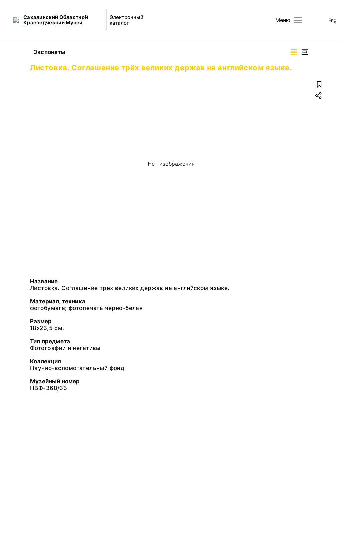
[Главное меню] (297, 20)
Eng (332, 20)
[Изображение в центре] (304, 52)
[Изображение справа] (294, 52)
